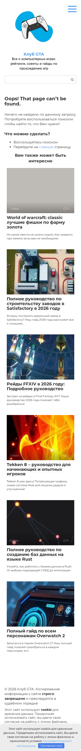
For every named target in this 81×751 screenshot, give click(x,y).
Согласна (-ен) (51, 745)
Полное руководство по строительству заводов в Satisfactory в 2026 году (35, 303)
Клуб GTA (34, 54)
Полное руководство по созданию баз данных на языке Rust (35, 554)
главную (46, 147)
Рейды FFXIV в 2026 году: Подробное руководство (36, 386)
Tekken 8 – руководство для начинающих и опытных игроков (39, 469)
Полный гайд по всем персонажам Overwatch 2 (36, 633)
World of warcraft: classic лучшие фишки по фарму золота (36, 222)
